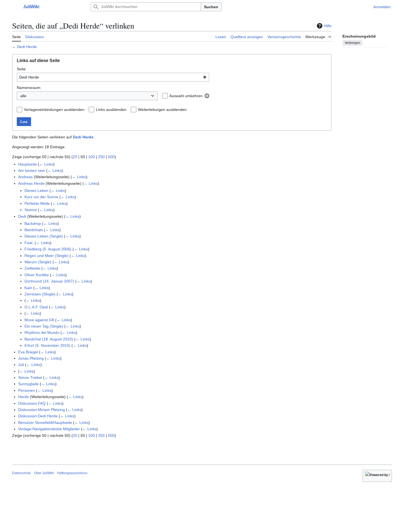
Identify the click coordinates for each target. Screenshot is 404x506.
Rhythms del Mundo (41, 332)
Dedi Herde (27, 46)
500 (111, 157)
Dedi (22, 216)
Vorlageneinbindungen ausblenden (54, 109)
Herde (23, 397)
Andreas (25, 177)
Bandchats (33, 230)
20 (75, 157)
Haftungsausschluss (72, 473)
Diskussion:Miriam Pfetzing (41, 409)
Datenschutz (21, 473)
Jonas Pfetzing (31, 358)
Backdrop (32, 223)
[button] (14, 6)
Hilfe (327, 26)
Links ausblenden (111, 109)
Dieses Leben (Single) (43, 236)
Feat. (29, 243)
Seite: (22, 69)
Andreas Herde (31, 183)
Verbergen (352, 42)
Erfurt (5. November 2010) (47, 345)
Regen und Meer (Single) (46, 255)
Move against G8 (39, 320)
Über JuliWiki (44, 473)
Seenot (30, 210)
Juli (21, 364)
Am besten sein (31, 170)
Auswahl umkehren (186, 96)
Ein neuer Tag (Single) (43, 326)
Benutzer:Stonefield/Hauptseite (45, 422)
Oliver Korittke (36, 275)
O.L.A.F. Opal (36, 307)
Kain (28, 288)
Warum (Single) (37, 262)
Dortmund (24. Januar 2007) (49, 281)
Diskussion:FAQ (32, 403)
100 (91, 157)
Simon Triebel (30, 377)
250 (101, 157)
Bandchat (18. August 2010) (48, 339)
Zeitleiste (32, 268)
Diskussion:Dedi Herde (38, 416)
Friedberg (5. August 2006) (47, 249)
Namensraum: (29, 87)
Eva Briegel (28, 352)
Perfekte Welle (37, 203)
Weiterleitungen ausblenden (162, 109)
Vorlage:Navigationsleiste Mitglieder (49, 429)
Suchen (211, 7)
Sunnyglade (28, 384)
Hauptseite (27, 164)
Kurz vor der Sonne (41, 197)
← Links (46, 164)
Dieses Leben (36, 190)
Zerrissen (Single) (40, 294)
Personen (26, 390)
